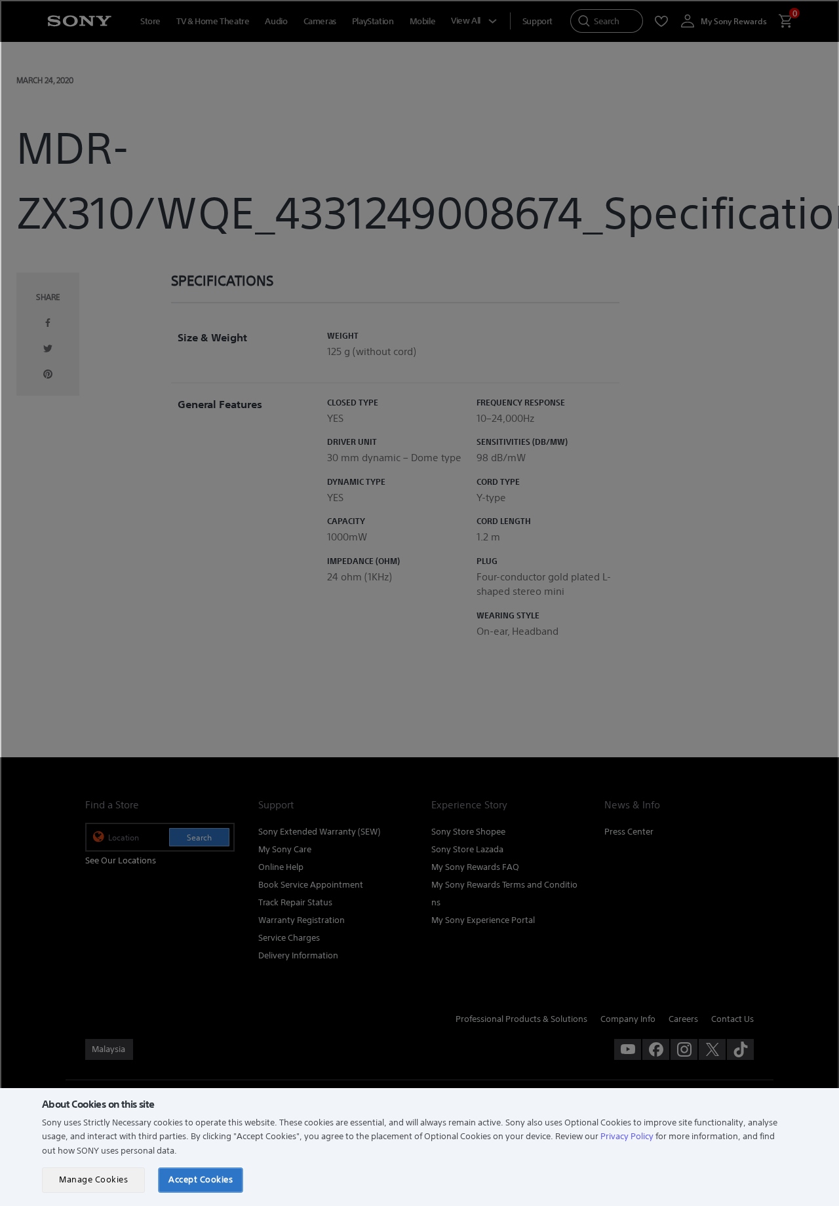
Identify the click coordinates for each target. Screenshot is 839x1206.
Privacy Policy (627, 1136)
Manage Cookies (93, 1179)
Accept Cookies (200, 1179)
